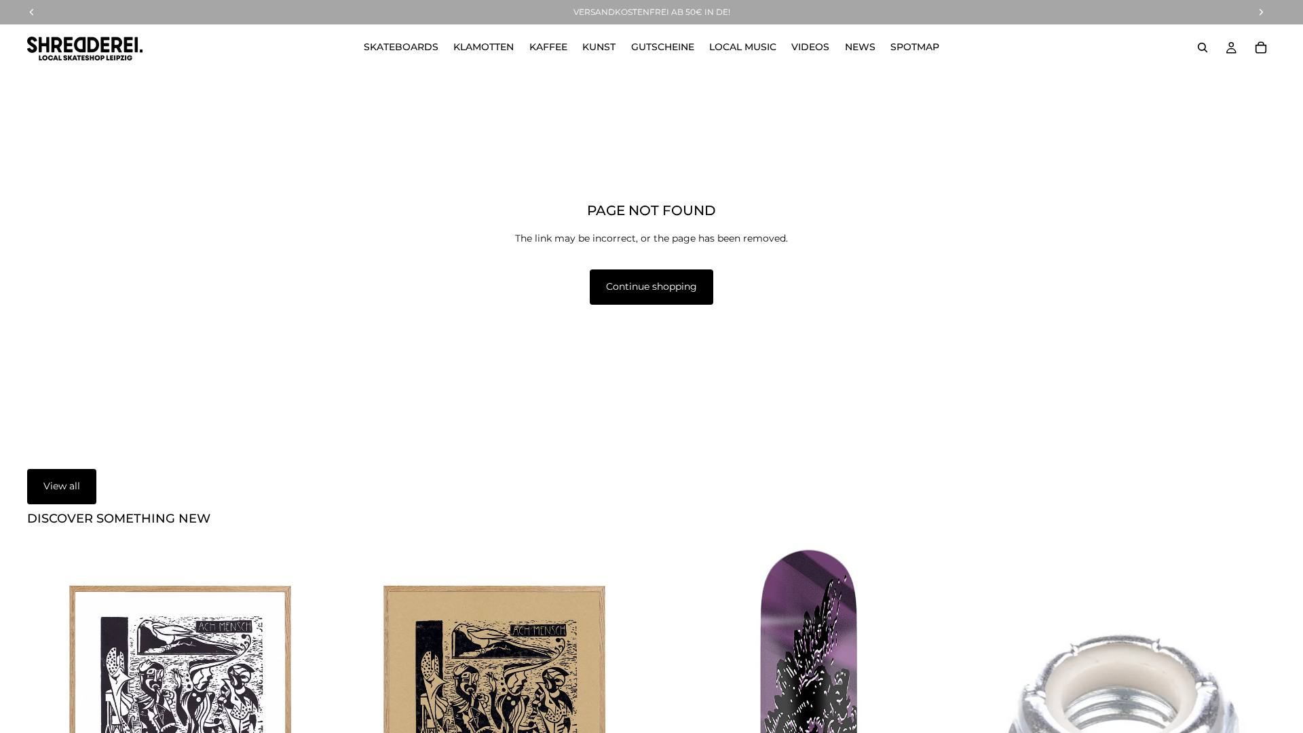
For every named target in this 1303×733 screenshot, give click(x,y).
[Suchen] (1202, 47)
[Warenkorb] (1261, 47)
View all (61, 486)
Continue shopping (651, 286)
